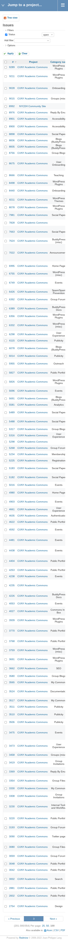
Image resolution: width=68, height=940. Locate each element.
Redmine (23, 938)
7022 (12, 252)
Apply (10, 53)
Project (33, 62)
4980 (12, 492)
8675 (12, 163)
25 (43, 925)
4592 (12, 529)
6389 (12, 308)
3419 (12, 762)
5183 (12, 468)
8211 (12, 199)
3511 (12, 706)
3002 (12, 879)
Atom (49, 930)
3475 (12, 732)
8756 (12, 153)
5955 (12, 363)
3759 (12, 650)
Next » (53, 918)
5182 (12, 477)
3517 (12, 700)
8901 (12, 118)
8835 (12, 146)
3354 (12, 780)
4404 (12, 561)
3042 (12, 870)
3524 (12, 691)
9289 (12, 67)
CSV (56, 930)
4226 (12, 595)
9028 (12, 88)
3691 (12, 659)
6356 (12, 316)
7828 (12, 222)
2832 (12, 895)
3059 (12, 856)
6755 (12, 273)
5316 (12, 435)
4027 (12, 611)
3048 (12, 863)
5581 (12, 404)
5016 (12, 485)
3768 (12, 641)
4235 (12, 585)
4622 (12, 521)
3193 (12, 827)
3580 (12, 676)
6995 (12, 266)
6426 (12, 291)
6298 (12, 334)
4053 (12, 603)
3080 (12, 846)
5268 (12, 448)
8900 (12, 126)
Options (11, 45)
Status (11, 34)
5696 (12, 390)
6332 (12, 325)
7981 (12, 215)
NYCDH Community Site (32, 106)
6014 (12, 355)
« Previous (14, 918)
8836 (12, 140)
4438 (12, 550)
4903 (12, 501)
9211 (12, 76)
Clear (24, 53)
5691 (12, 398)
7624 (12, 240)
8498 (12, 183)
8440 (12, 190)
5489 (12, 412)
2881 (12, 888)
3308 (12, 796)
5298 (12, 441)
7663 (12, 231)
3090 (12, 836)
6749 (12, 282)
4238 (12, 576)
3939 (12, 620)
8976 (12, 112)
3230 (12, 806)
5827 (12, 372)
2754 (12, 906)
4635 (12, 515)
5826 (12, 381)
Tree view (12, 18)
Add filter (8, 40)
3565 (12, 682)
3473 (12, 745)
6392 (12, 299)
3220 (12, 818)
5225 (12, 460)
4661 (12, 509)
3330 (12, 788)
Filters (10, 30)
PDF (63, 930)
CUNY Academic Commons (32, 67)
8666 (12, 175)
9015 (12, 98)
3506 (12, 722)
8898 (12, 134)
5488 (12, 421)
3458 (12, 754)
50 (47, 925)
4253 (12, 570)
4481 (12, 540)
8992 (12, 106)
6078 (12, 348)
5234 (12, 454)
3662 (12, 668)
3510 (12, 714)
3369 (12, 771)
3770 (12, 630)
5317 (12, 429)
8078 (12, 207)
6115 (12, 340)
